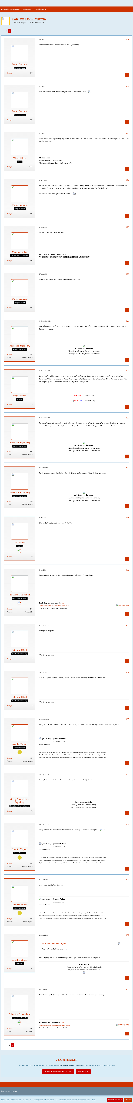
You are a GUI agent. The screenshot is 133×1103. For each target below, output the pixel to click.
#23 (127, 133)
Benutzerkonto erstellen (58, 1071)
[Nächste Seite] (17, 31)
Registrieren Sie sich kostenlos (70, 1065)
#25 (127, 227)
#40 (127, 989)
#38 (127, 879)
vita (63, 603)
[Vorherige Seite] (3, 31)
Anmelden (83, 1071)
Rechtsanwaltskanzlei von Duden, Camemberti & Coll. (54, 606)
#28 (127, 370)
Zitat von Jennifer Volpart (54, 943)
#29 (127, 417)
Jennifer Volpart (20, 22)
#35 (127, 719)
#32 (127, 570)
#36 (127, 774)
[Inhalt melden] (127, 75)
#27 (127, 321)
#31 (127, 517)
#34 (127, 672)
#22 (127, 86)
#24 (127, 180)
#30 (127, 467)
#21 (127, 39)
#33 (127, 625)
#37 (127, 824)
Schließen (128, 1100)
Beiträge (9, 73)
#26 (127, 274)
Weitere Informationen (115, 1100)
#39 (127, 935)
